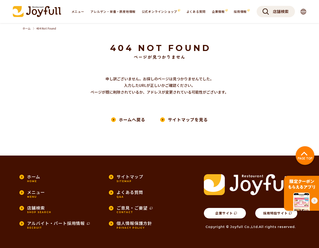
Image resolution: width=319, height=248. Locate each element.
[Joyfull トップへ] (37, 11)
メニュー (77, 11)
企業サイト (224, 213)
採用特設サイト (275, 213)
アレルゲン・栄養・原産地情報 (112, 11)
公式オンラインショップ (160, 11)
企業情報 (219, 11)
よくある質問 (196, 11)
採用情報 (241, 11)
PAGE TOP (305, 158)
